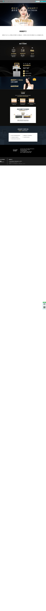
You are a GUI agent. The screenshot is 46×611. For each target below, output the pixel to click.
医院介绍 (11, 1)
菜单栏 (8, 1)
